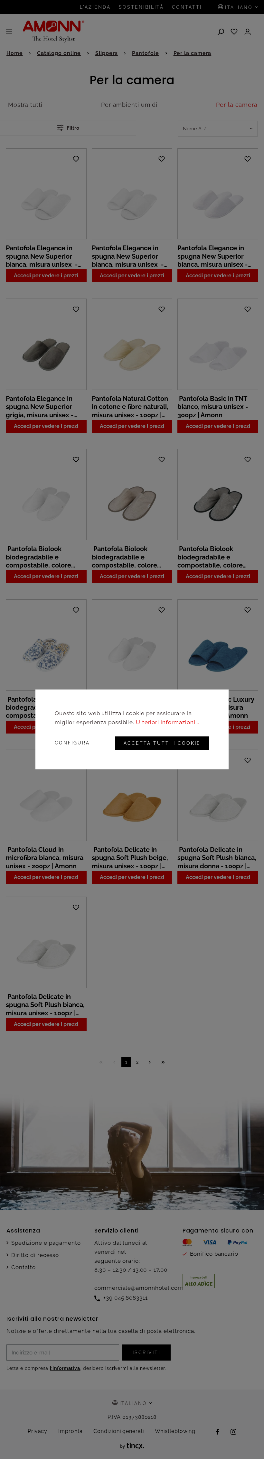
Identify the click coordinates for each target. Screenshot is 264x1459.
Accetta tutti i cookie (162, 743)
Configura (72, 743)
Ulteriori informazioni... (167, 722)
